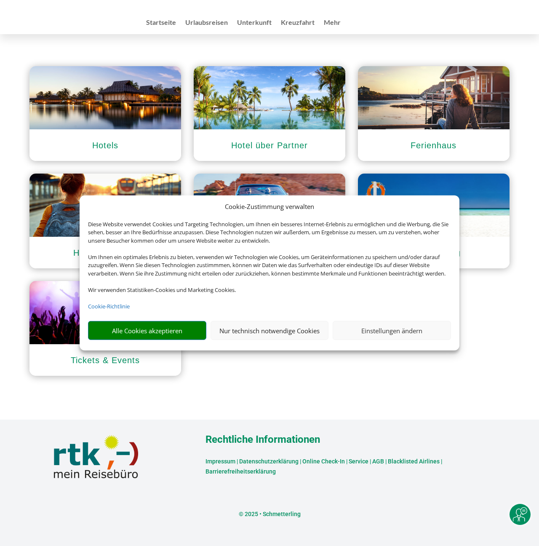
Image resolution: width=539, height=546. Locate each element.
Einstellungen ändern (391, 331)
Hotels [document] (105, 145)
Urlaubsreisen (206, 22)
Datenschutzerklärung (269, 461)
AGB (378, 461)
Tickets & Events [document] (105, 360)
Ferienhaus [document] (433, 145)
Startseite (161, 22)
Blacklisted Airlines (414, 461)
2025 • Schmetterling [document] (272, 514)
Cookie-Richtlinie (109, 306)
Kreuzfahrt (298, 22)
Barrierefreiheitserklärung (240, 471)
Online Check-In (323, 461)
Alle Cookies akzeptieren (147, 331)
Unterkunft (254, 22)
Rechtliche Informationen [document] (262, 440)
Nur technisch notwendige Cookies (269, 331)
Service (358, 461)
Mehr (332, 22)
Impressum (220, 461)
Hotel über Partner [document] (269, 145)
